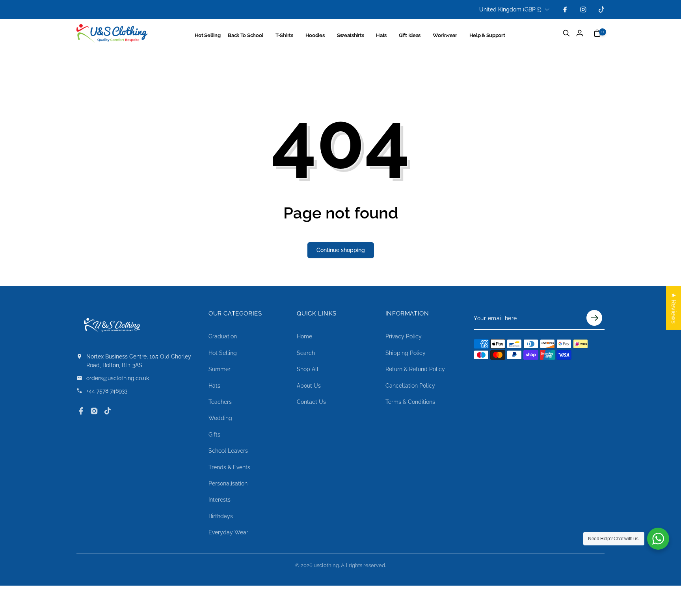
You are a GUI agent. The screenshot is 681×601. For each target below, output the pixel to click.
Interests (219, 499)
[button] (250, 35)
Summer (219, 369)
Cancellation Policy (410, 386)
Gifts (214, 434)
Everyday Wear (228, 532)
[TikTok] (107, 411)
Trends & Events (229, 467)
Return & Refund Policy (415, 369)
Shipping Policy (405, 353)
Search (306, 353)
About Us (309, 386)
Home (304, 336)
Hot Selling (222, 353)
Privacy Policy (403, 336)
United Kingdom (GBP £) (510, 9)
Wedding (220, 418)
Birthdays (220, 516)
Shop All (307, 369)
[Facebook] (80, 411)
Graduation (222, 336)
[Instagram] (94, 411)
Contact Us (311, 402)
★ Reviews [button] (673, 308)
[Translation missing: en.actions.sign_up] (594, 318)
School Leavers (228, 451)
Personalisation (227, 483)
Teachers (220, 402)
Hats (214, 386)
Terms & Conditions (410, 402)
